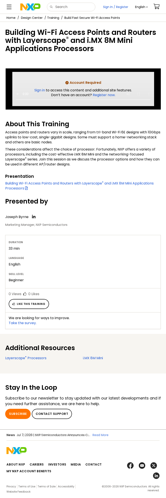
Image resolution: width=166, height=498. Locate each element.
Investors (57, 464)
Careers (37, 464)
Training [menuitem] (53, 18)
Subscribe (18, 414)
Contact (93, 464)
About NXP (15, 464)
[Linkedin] (33, 217)
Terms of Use (26, 486)
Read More (101, 435)
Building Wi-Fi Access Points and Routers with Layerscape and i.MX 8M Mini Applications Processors (79, 186)
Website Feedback (18, 491)
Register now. (104, 94)
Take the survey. (23, 322)
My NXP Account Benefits (28, 471)
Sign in (40, 90)
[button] (141, 6)
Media (76, 464)
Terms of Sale (47, 486)
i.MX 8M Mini (93, 358)
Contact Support (52, 414)
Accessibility (66, 486)
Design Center (32, 18)
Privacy (11, 486)
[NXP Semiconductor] (30, 7)
